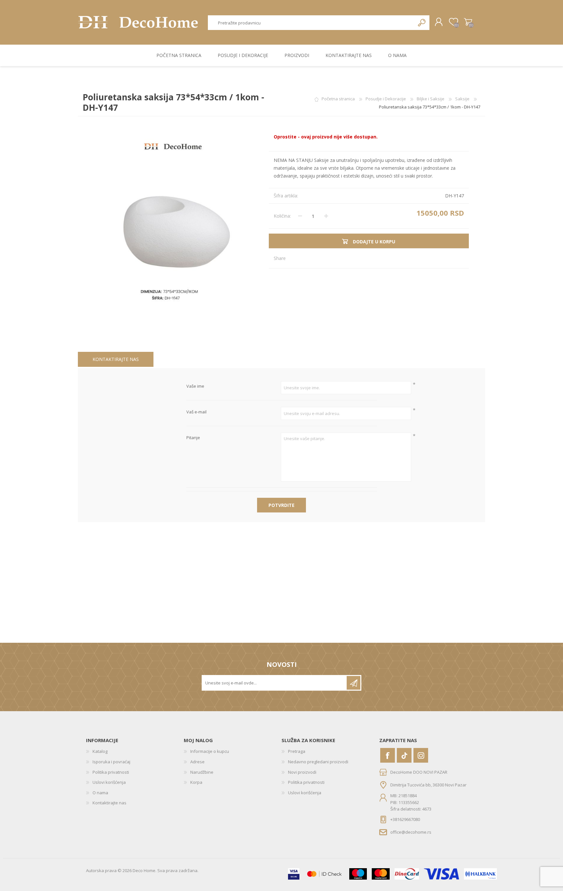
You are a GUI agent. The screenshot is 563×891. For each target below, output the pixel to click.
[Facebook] (387, 755)
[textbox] (311, 22)
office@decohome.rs (410, 832)
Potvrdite (281, 505)
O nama (100, 793)
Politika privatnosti (111, 772)
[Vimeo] (404, 755)
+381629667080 (405, 819)
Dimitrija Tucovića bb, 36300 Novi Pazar (428, 785)
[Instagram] (420, 755)
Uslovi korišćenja (109, 782)
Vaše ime (195, 386)
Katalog (100, 751)
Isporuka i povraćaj (111, 762)
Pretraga (422, 22)
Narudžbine (201, 772)
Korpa (468, 22)
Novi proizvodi (302, 772)
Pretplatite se (353, 683)
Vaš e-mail (196, 412)
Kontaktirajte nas (116, 359)
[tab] (115, 359)
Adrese (197, 762)
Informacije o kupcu (209, 751)
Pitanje (193, 437)
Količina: (282, 216)
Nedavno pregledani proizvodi (318, 762)
